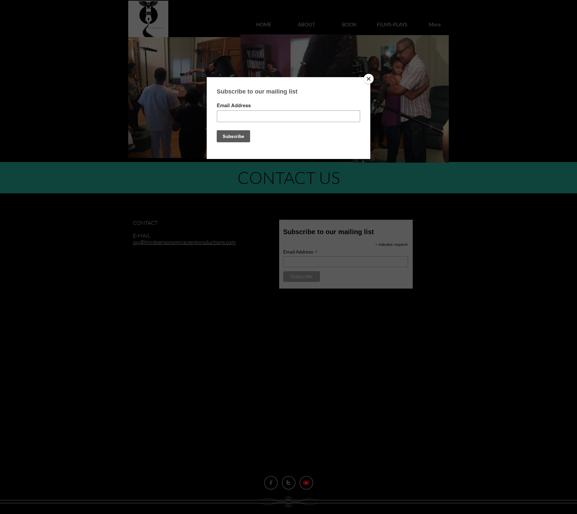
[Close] (369, 79)
